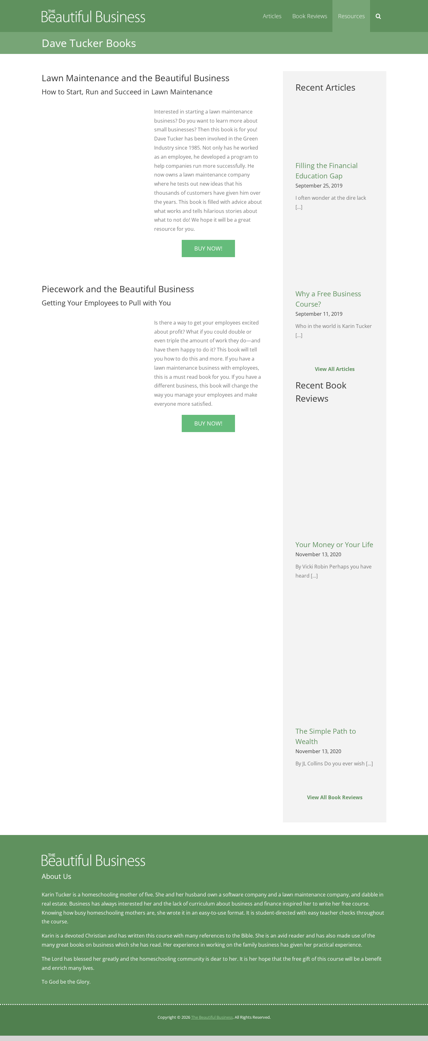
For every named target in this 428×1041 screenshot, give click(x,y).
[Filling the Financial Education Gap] (334, 129)
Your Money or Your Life (334, 544)
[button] (378, 16)
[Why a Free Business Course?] (334, 257)
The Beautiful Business (212, 1017)
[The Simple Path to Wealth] (334, 660)
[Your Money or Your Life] (334, 475)
